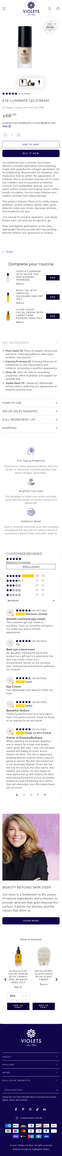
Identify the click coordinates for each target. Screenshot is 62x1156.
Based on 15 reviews (18, 562)
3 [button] (31, 794)
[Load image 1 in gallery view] (23, 82)
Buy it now (31, 153)
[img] (24, 610)
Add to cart (31, 144)
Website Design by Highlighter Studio (31, 1149)
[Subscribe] (58, 1090)
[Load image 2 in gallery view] (31, 82)
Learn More (31, 921)
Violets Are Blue (25, 1145)
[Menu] (4, 8)
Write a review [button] (30, 566)
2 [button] (24, 794)
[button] (49, 8)
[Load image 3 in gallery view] (38, 82)
